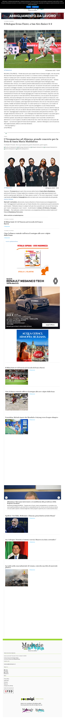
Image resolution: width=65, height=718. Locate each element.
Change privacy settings (8, 686)
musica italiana (8, 199)
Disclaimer (6, 682)
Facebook (6, 671)
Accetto (28, 7)
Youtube (6, 672)
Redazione (6, 684)
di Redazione (8, 70)
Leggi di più (35, 7)
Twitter (6, 670)
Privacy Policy (6, 679)
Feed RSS (7, 674)
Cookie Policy (6, 681)
